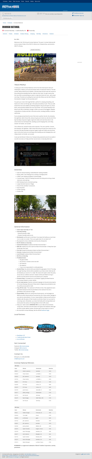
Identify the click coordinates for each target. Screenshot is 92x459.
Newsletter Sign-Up (79, 15)
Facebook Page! (45, 310)
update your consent (27, 155)
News (10, 1)
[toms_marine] (24, 325)
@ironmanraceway (24, 346)
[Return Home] (10, 8)
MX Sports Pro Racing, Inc (14, 457)
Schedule (5, 1)
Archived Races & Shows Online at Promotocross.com (14, 15)
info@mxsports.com (19, 359)
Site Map (38, 34)
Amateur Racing (24, 34)
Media (32, 1)
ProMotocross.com (78, 13)
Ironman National (18, 23)
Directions (45, 34)
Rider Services (16, 1)
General (5, 34)
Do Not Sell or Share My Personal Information (29, 455)
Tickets (10, 34)
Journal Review (21, 339)
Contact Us (34, 454)
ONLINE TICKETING (35, 49)
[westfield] (46, 325)
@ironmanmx (23, 348)
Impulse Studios (86, 454)
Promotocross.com (7, 18)
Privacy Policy (5, 455)
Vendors (52, 34)
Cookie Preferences (13, 455)
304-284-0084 (28, 454)
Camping (32, 34)
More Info (37, 1)
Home (4, 23)
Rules (22, 1)
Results (27, 1)
